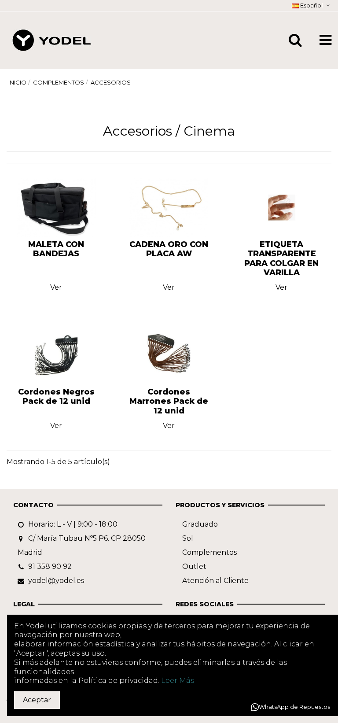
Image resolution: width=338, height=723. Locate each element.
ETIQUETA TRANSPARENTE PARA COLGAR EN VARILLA (281, 259)
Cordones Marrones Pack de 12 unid (168, 401)
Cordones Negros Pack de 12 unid (56, 396)
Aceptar (37, 700)
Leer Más (177, 680)
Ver (56, 287)
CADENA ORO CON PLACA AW (168, 249)
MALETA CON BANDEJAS (56, 249)
